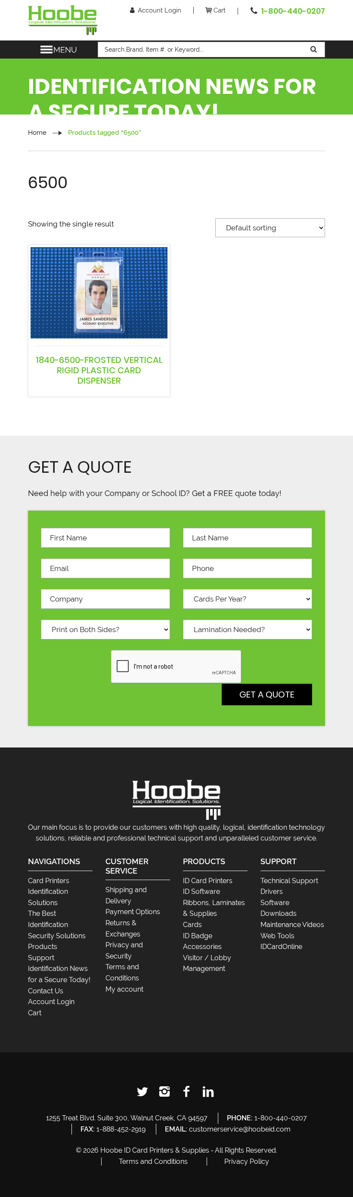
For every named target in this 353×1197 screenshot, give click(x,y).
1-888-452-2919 (121, 1129)
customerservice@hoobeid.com (240, 1129)
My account (124, 989)
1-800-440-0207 (293, 11)
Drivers (271, 891)
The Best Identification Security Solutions (57, 924)
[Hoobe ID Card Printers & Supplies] (63, 19)
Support (41, 958)
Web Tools (277, 936)
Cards (192, 925)
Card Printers (48, 881)
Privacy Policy (246, 1161)
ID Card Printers (207, 881)
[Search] (314, 49)
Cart (220, 10)
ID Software (201, 891)
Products (42, 947)
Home (37, 132)
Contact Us (45, 991)
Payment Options (132, 912)
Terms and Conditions (153, 1161)
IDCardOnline (281, 947)
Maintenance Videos (292, 925)
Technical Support (289, 881)
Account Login (159, 10)
